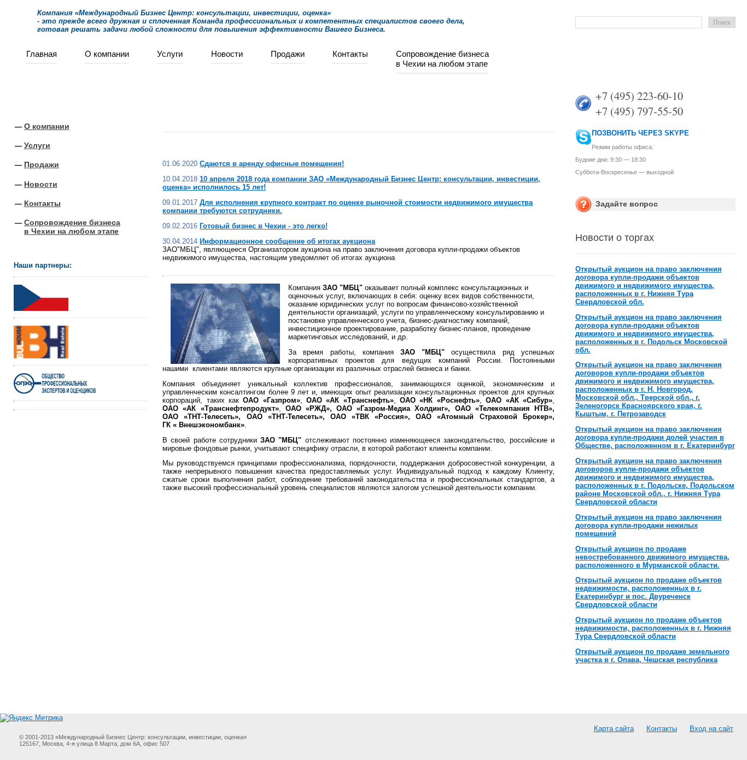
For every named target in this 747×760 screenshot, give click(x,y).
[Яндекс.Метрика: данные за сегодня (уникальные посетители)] (31, 718)
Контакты (350, 53)
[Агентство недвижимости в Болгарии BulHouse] (41, 339)
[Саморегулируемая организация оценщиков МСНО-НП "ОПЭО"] (55, 391)
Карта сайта (614, 728)
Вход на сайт (711, 728)
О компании (107, 53)
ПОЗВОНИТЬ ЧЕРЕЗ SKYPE (640, 133)
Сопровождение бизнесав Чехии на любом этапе (442, 58)
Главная (41, 53)
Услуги (170, 53)
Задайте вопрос (627, 203)
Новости (227, 53)
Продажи (288, 53)
